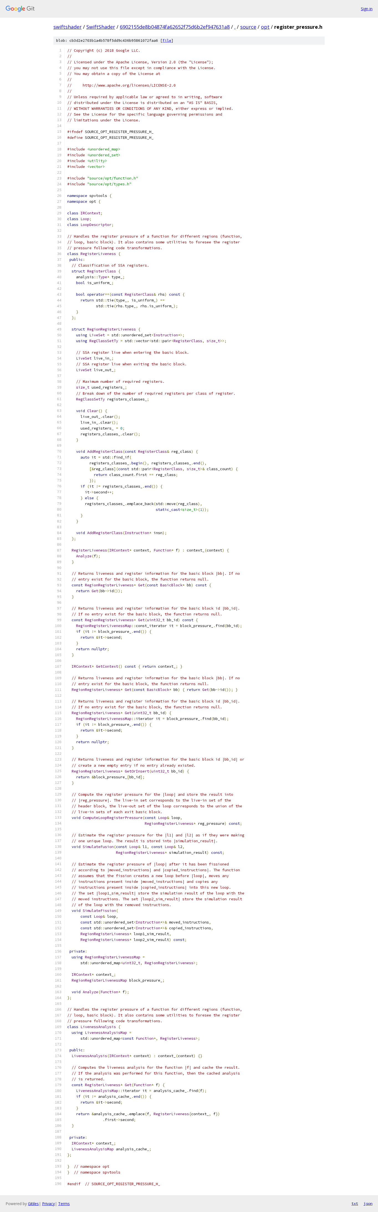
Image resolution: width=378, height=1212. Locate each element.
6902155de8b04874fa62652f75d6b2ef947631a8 (175, 27)
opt (265, 27)
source (248, 27)
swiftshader (67, 27)
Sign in (366, 8)
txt (354, 1203)
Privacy (48, 1203)
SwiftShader (100, 27)
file (166, 40)
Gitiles (33, 1203)
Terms (64, 1203)
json (368, 1203)
